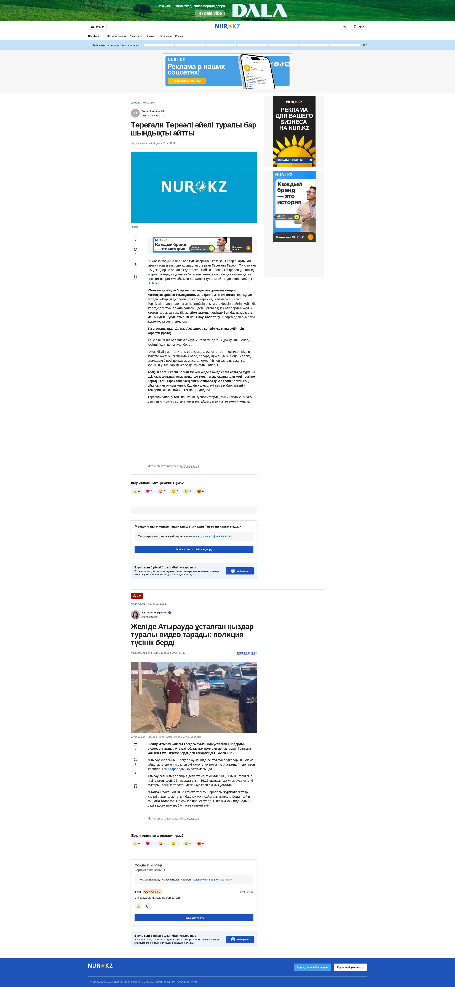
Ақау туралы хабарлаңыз (312, 967)
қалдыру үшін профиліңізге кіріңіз (212, 536)
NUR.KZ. (154, 283)
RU (344, 26)
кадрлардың (177, 769)
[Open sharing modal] (135, 264)
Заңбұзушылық (157, 604)
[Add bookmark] (136, 276)
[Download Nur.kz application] (227, 10)
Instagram (242, 571)
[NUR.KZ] (227, 27)
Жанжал (150, 35)
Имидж (179, 35)
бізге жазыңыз (189, 466)
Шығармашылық (116, 35)
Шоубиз (93, 35)
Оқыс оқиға (165, 35)
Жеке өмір (136, 35)
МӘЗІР (100, 26)
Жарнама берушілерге (350, 967)
